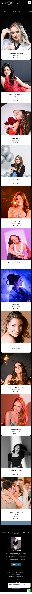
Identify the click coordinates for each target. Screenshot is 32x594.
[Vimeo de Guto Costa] (19, 582)
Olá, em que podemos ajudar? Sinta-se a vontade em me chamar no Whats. (17, 585)
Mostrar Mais (16, 523)
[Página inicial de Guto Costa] (9, 3)
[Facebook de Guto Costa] (12, 582)
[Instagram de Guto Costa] (14, 582)
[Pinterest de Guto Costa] (16, 582)
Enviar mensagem (17, 574)
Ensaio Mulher (18, 11)
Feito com (16, 592)
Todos (5, 11)
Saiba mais (16, 564)
